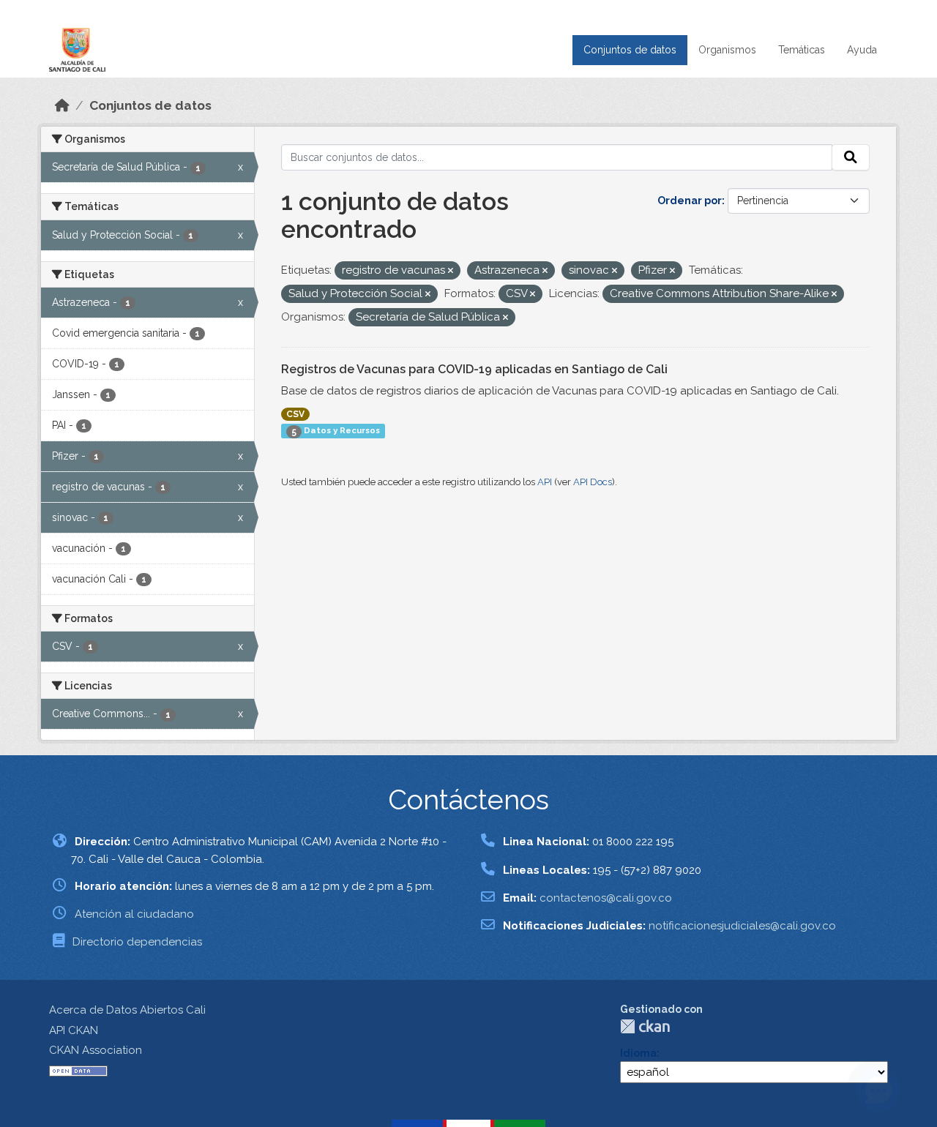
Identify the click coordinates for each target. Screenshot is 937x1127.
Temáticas (801, 50)
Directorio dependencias (137, 941)
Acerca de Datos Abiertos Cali (127, 1009)
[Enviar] (851, 157)
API (544, 481)
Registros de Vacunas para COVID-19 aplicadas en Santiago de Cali (474, 369)
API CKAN (73, 1030)
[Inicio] (62, 105)
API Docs (592, 481)
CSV (295, 414)
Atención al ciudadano (134, 914)
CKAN (645, 1026)
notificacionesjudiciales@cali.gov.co (742, 925)
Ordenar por (689, 200)
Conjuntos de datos (629, 50)
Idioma (638, 1053)
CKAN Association (95, 1050)
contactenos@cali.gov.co (606, 898)
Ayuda (862, 50)
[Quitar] (450, 271)
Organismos (727, 50)
